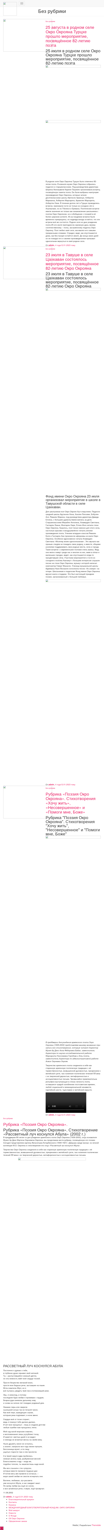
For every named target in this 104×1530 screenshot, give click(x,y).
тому (65, 245)
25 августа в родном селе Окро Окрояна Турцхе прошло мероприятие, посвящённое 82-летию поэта (70, 36)
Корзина (12, 1504)
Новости (12, 1513)
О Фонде (13, 1515)
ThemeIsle (96, 1525)
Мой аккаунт (14, 1510)
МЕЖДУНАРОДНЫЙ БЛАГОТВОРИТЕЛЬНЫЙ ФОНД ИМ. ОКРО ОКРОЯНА (42, 1507)
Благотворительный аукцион (21, 1499)
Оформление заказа (18, 1521)
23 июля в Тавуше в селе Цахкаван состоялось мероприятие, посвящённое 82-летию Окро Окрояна (72, 261)
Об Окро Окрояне (17, 1518)
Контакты (13, 1502)
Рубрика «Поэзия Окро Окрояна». (35, 1124)
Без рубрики (50, 21)
